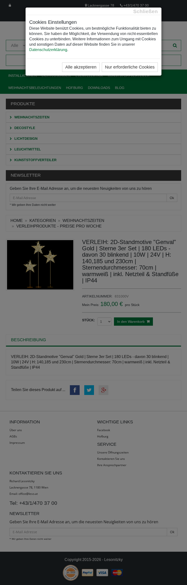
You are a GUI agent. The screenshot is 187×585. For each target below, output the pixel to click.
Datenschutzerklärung (48, 50)
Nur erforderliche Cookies (130, 67)
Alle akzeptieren (80, 67)
